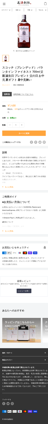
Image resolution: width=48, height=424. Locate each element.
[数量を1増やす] (21, 125)
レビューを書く (24, 291)
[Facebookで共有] (31, 142)
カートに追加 (24, 133)
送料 (16, 109)
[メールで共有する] (44, 142)
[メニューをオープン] (4, 3)
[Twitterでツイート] (40, 142)
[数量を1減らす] (10, 125)
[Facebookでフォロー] (3, 403)
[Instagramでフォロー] (12, 403)
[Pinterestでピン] (35, 142)
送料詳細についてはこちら (23, 94)
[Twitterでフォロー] (8, 403)
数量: (4, 125)
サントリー (6, 85)
